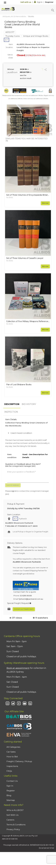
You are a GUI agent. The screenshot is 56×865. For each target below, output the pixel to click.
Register (49, 2)
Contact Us (12, 781)
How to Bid (12, 756)
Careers (10, 820)
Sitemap (11, 800)
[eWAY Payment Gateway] (19, 90)
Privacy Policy (13, 829)
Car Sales (11, 752)
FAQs (9, 771)
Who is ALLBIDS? (15, 810)
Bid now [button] (45, 203)
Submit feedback (13, 485)
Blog (9, 795)
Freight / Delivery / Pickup (19, 761)
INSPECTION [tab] (11, 412)
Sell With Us (12, 815)
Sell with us (26, 2)
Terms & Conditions (16, 824)
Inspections (12, 766)
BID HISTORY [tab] (29, 404)
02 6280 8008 (26, 596)
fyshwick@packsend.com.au (31, 599)
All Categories (13, 747)
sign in (14, 491)
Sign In (39, 2)
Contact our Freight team (23, 609)
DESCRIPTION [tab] (11, 404)
